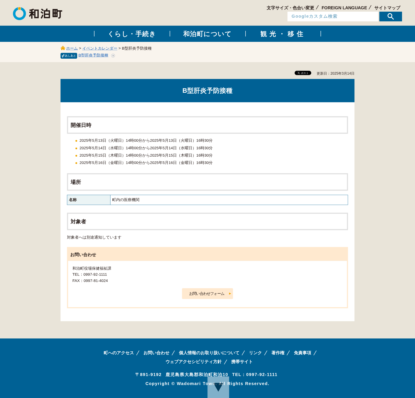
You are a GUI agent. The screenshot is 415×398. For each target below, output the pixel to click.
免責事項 (302, 352)
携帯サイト (242, 361)
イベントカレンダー (99, 48)
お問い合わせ (156, 352)
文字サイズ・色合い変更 (290, 7)
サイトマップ (387, 7)
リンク (255, 352)
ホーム (72, 48)
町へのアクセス (119, 352)
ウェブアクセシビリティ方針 (194, 361)
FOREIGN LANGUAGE (344, 7)
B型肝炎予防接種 (93, 55)
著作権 (277, 352)
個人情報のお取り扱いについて (209, 352)
